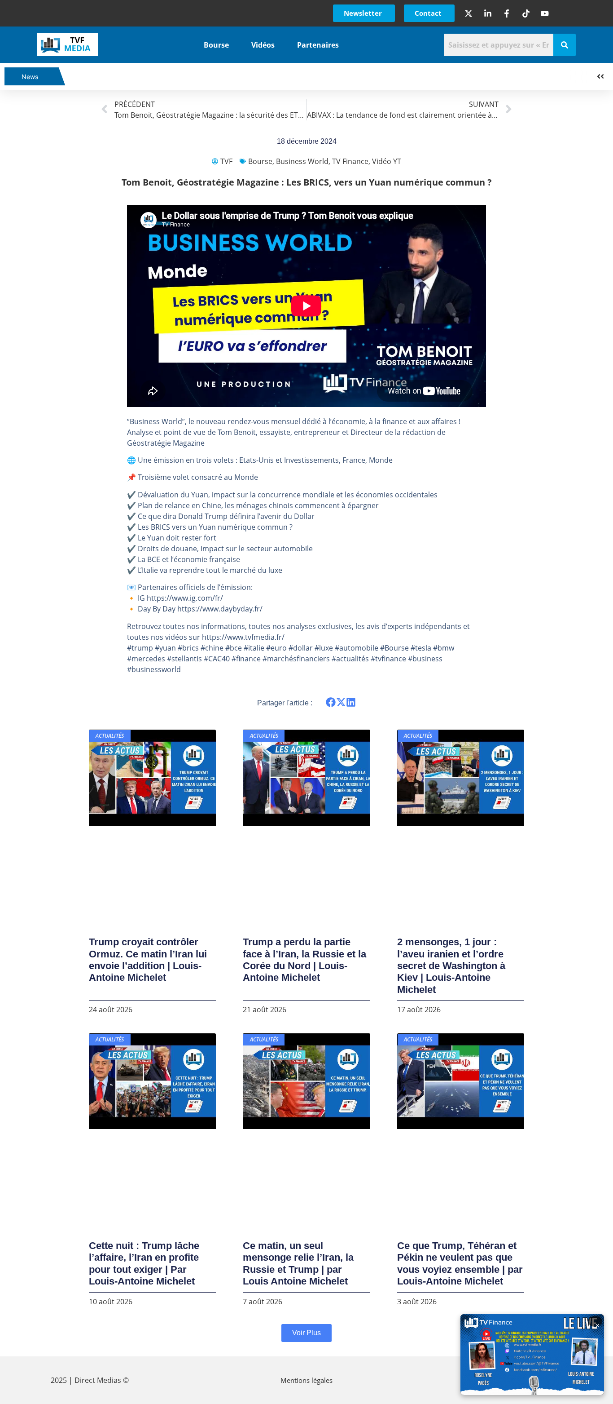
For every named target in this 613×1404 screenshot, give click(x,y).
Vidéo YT (386, 161)
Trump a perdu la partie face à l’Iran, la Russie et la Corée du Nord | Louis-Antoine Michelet (304, 959)
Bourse (216, 45)
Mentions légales (306, 1380)
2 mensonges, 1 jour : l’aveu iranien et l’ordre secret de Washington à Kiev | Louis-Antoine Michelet (451, 965)
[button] (331, 702)
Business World (302, 161)
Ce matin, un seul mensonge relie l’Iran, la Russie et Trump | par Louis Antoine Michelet (298, 1263)
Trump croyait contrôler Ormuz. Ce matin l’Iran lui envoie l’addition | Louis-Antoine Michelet (148, 959)
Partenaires (318, 45)
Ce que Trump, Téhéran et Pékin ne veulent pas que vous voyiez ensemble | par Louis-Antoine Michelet (460, 1263)
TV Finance (350, 161)
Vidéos (263, 45)
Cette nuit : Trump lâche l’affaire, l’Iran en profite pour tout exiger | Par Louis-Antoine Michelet (144, 1263)
